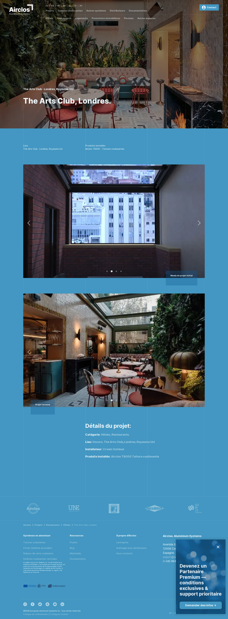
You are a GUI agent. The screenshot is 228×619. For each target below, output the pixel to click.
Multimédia (75, 553)
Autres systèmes (96, 10)
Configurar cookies (59, 614)
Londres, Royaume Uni (139, 442)
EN (52, 6)
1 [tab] (107, 271)
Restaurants (64, 18)
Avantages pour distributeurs (131, 548)
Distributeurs (117, 10)
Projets (50, 10)
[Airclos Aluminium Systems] (21, 10)
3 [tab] (116, 271)
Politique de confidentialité (35, 614)
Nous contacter (124, 553)
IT (75, 6)
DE (64, 6)
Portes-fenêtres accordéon (37, 548)
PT (81, 6)
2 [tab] (111, 271)
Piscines (129, 18)
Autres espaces (146, 18)
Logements (81, 18)
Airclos (27, 525)
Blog (72, 548)
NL (70, 6)
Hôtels (49, 18)
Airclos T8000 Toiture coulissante (135, 456)
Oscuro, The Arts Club (107, 442)
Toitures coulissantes (70, 10)
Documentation (138, 10)
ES (47, 6)
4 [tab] (121, 271)
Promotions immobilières (106, 18)
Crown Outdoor (113, 449)
